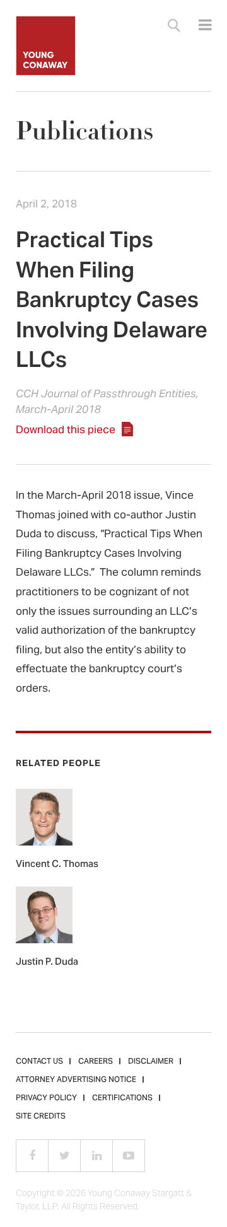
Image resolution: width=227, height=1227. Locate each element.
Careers (95, 1062)
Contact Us (39, 1062)
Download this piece (65, 430)
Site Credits (41, 1116)
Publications (84, 131)
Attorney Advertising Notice (76, 1080)
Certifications (122, 1098)
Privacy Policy (46, 1098)
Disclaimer (150, 1062)
